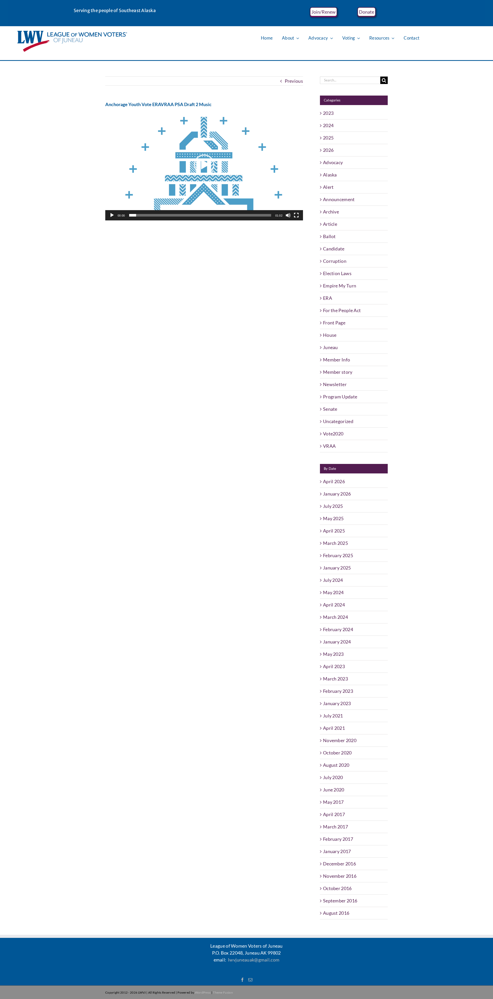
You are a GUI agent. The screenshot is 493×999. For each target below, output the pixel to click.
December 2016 (339, 863)
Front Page (334, 322)
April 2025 (334, 531)
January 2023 (337, 703)
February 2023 (338, 691)
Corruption (334, 261)
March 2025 (335, 543)
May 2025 (333, 518)
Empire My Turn (339, 285)
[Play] (112, 215)
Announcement (339, 199)
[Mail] (250, 980)
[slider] (200, 215)
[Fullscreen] (296, 215)
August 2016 (336, 913)
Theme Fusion (223, 992)
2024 (328, 125)
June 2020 (333, 789)
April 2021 (334, 728)
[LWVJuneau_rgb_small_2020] (72, 33)
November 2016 (339, 876)
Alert (328, 187)
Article (330, 224)
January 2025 (337, 568)
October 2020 (337, 752)
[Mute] (288, 215)
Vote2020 (333, 433)
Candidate (334, 248)
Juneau (330, 347)
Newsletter (335, 384)
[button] (204, 164)
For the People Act (342, 310)
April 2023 (334, 666)
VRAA (329, 446)
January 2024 (337, 642)
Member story (338, 372)
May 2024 (333, 592)
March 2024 (335, 617)
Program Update (340, 396)
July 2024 (333, 580)
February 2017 (338, 839)
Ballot (329, 236)
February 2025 (338, 555)
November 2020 (339, 740)
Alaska (330, 175)
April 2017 (334, 814)
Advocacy (333, 162)
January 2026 (337, 494)
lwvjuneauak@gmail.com (253, 960)
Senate (330, 409)
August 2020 (336, 765)
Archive (331, 211)
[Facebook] (242, 980)
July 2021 (333, 715)
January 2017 (337, 851)
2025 (328, 138)
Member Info (336, 359)
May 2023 (333, 654)
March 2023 (335, 678)
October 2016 (337, 888)
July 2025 (333, 506)
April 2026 (334, 481)
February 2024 (338, 629)
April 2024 (334, 605)
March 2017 (335, 826)
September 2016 (340, 900)
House (330, 335)
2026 (328, 150)
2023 (328, 113)
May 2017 (333, 802)
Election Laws (337, 273)
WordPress (203, 992)
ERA (327, 298)
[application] (204, 164)
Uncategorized (338, 421)
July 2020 (333, 777)
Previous (294, 81)
